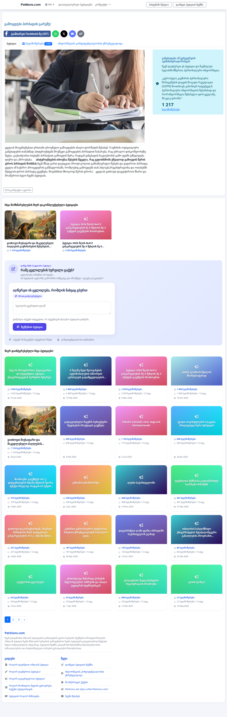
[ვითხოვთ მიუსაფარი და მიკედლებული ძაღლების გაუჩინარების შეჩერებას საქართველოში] (30, 232)
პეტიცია (11, 43)
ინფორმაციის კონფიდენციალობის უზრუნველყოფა (90, 43)
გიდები (10, 658)
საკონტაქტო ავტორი (19, 190)
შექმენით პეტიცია (32, 327)
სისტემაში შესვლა (159, 4)
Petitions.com (31, 4)
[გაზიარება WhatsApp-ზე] (55, 33)
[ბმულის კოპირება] (80, 33)
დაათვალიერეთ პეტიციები (75, 4)
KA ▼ (51, 4)
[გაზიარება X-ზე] (63, 33)
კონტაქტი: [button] (102, 4)
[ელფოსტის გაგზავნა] (72, 33)
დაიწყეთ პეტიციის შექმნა (189, 4)
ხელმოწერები (38, 43)
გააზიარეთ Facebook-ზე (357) (30, 34)
